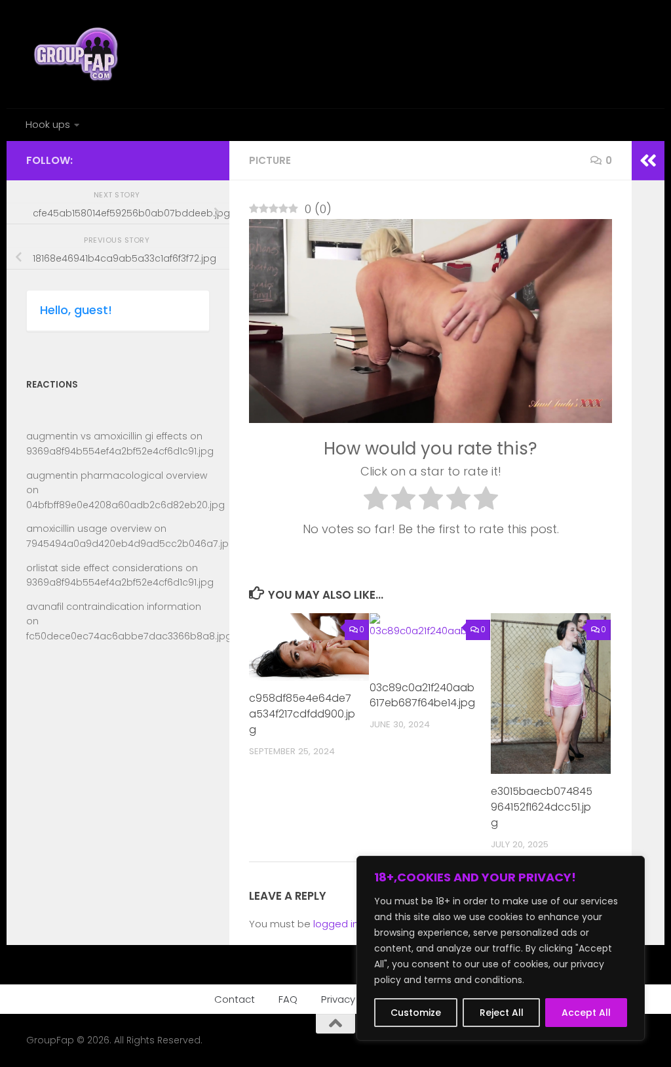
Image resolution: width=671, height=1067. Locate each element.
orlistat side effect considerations (104, 567)
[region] (500, 948)
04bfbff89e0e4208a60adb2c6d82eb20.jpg (125, 505)
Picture (270, 160)
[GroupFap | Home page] (77, 54)
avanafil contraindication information (113, 606)
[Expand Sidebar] (648, 160)
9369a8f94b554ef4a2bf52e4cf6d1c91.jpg (120, 451)
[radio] (376, 501)
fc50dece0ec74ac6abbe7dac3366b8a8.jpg (129, 636)
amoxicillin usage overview (88, 528)
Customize (416, 1012)
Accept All (586, 1012)
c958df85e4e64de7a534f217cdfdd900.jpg (302, 714)
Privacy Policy (353, 999)
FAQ (287, 999)
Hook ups (48, 124)
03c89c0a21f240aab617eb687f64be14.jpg (422, 695)
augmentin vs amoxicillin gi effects (106, 436)
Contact (234, 999)
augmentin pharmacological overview (116, 475)
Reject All (502, 1012)
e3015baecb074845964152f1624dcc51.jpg (541, 807)
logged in (335, 924)
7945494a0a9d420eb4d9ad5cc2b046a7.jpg (130, 543)
